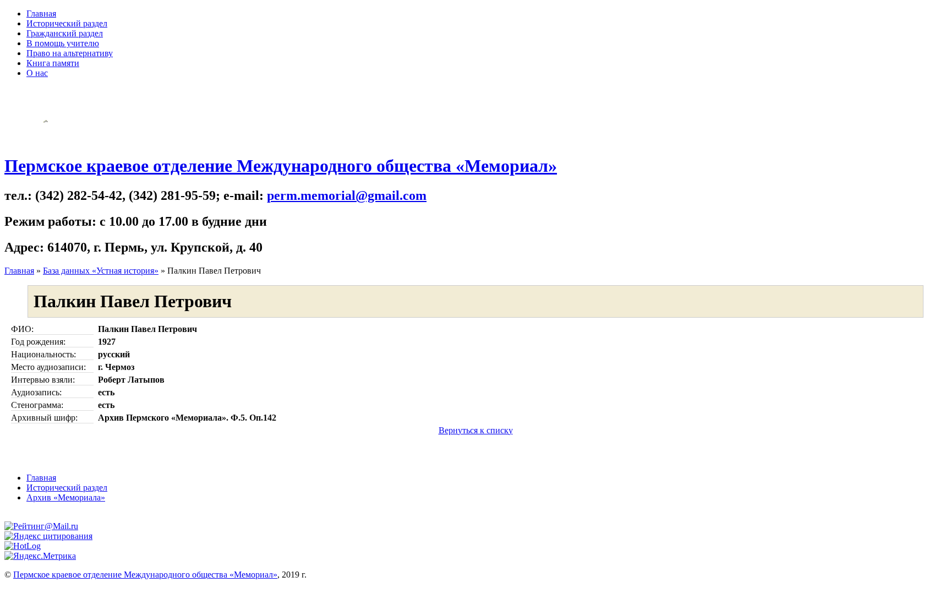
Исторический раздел (66, 23)
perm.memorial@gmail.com (347, 195)
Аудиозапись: (36, 392)
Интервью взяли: (43, 379)
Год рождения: (38, 341)
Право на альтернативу (69, 53)
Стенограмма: (37, 405)
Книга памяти (52, 63)
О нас (37, 73)
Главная (41, 13)
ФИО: (22, 329)
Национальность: (43, 354)
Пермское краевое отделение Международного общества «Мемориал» (280, 166)
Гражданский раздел (64, 33)
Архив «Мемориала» (65, 497)
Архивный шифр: (44, 417)
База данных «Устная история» (100, 270)
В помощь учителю (62, 43)
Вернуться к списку (476, 430)
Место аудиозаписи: (48, 367)
